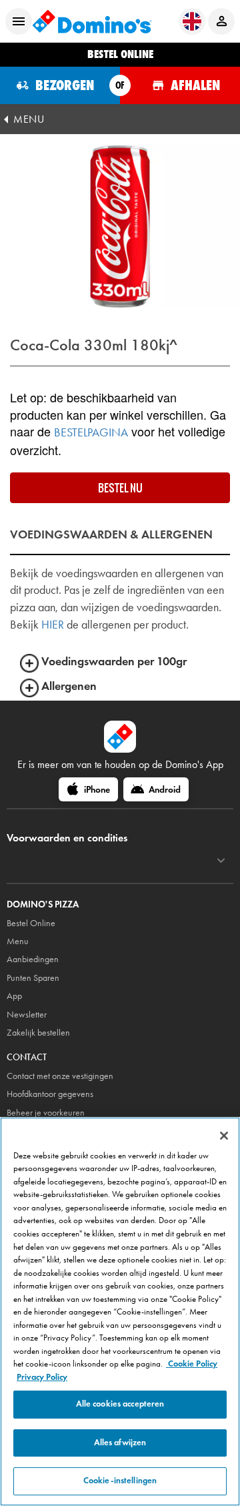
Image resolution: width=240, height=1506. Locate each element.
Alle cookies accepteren (120, 1404)
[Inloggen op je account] (221, 21)
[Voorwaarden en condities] (221, 860)
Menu (18, 941)
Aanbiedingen (33, 959)
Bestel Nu (120, 488)
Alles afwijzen (120, 1442)
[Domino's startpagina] (92, 21)
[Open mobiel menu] (18, 21)
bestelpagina (91, 432)
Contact (27, 1057)
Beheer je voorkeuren (46, 1112)
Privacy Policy (42, 1377)
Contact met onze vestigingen (60, 1076)
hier (52, 624)
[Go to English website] (192, 21)
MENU (28, 119)
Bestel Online (31, 923)
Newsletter (27, 1014)
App (14, 996)
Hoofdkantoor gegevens (50, 1094)
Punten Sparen (33, 978)
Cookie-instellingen (120, 1480)
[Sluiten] (224, 1135)
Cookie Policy (191, 1364)
